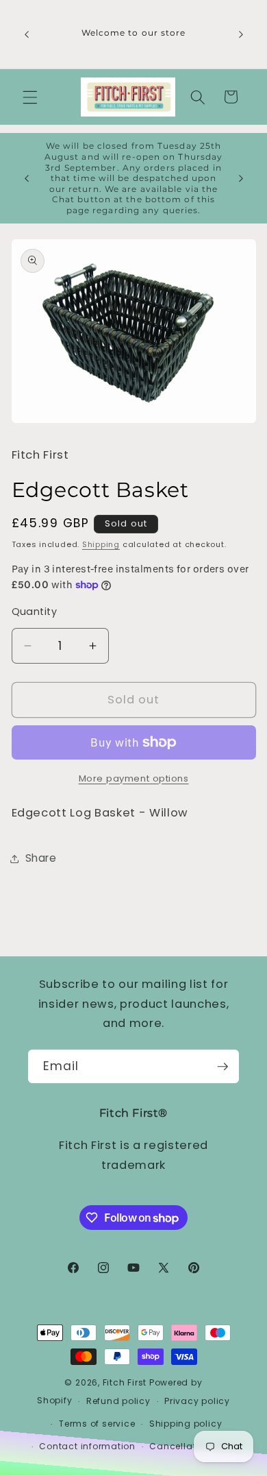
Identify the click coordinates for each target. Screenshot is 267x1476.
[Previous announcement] (27, 34)
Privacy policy (197, 1401)
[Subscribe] (222, 1067)
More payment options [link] (134, 778)
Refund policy (118, 1401)
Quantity (35, 611)
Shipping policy (185, 1423)
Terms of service (97, 1423)
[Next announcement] (241, 34)
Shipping (101, 544)
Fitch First (126, 1382)
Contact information (87, 1446)
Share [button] (41, 858)
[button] (30, 96)
